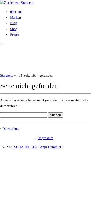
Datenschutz (10, 129)
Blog (13, 23)
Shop (13, 29)
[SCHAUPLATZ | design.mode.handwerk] (17, 3)
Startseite (6, 75)
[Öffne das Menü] (2, 44)
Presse (14, 34)
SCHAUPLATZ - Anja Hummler (37, 147)
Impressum (45, 138)
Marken (15, 17)
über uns (16, 12)
